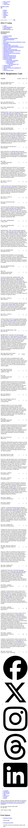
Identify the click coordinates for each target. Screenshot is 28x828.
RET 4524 (13, 571)
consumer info (6, 792)
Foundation (5, 15)
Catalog (5, 25)
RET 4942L (17, 508)
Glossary (5, 69)
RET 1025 (11, 113)
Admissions (5, 37)
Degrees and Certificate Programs (10, 38)
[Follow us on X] (15, 704)
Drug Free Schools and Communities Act (12, 67)
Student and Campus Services (9, 56)
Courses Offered (6, 28)
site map (5, 798)
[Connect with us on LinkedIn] (15, 788)
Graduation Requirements (8, 39)
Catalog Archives (7, 66)
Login (4, 17)
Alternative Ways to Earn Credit (10, 49)
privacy (4, 794)
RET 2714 (18, 336)
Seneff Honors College (8, 51)
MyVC (4, 40)
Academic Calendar (7, 35)
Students (5, 10)
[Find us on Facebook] (15, 679)
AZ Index (5, 2)
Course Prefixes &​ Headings (12, 60)
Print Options (3, 33)
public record (6, 795)
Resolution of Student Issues (9, 58)
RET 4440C (13, 487)
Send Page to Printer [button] (7, 818)
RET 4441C (9, 508)
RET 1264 (9, 208)
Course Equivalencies (10, 61)
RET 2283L (21, 208)
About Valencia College (8, 70)
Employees (5, 12)
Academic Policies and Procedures (10, 45)
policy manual (6, 793)
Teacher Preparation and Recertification (11, 53)
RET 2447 (14, 208)
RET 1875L (5, 304)
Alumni (5, 13)
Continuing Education (8, 65)
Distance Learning (7, 48)
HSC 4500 (18, 571)
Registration (5, 43)
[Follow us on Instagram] (15, 732)
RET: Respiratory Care (14, 64)
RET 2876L (6, 320)
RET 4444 (19, 640)
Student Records (6, 44)
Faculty (4, 11)
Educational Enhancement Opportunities (12, 50)
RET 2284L (13, 320)
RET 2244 (13, 336)
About (4, 16)
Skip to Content (6, 1)
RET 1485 (6, 113)
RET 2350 (18, 113)
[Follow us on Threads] (15, 760)
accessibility (5, 790)
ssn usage (5, 796)
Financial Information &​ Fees (9, 55)
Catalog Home (6, 4)
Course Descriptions (7, 27)
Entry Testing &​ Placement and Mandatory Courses (14, 42)
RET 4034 (23, 571)
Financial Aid (6, 54)
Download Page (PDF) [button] (8, 822)
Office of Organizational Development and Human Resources (13, 802)
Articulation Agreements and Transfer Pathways (13, 47)
